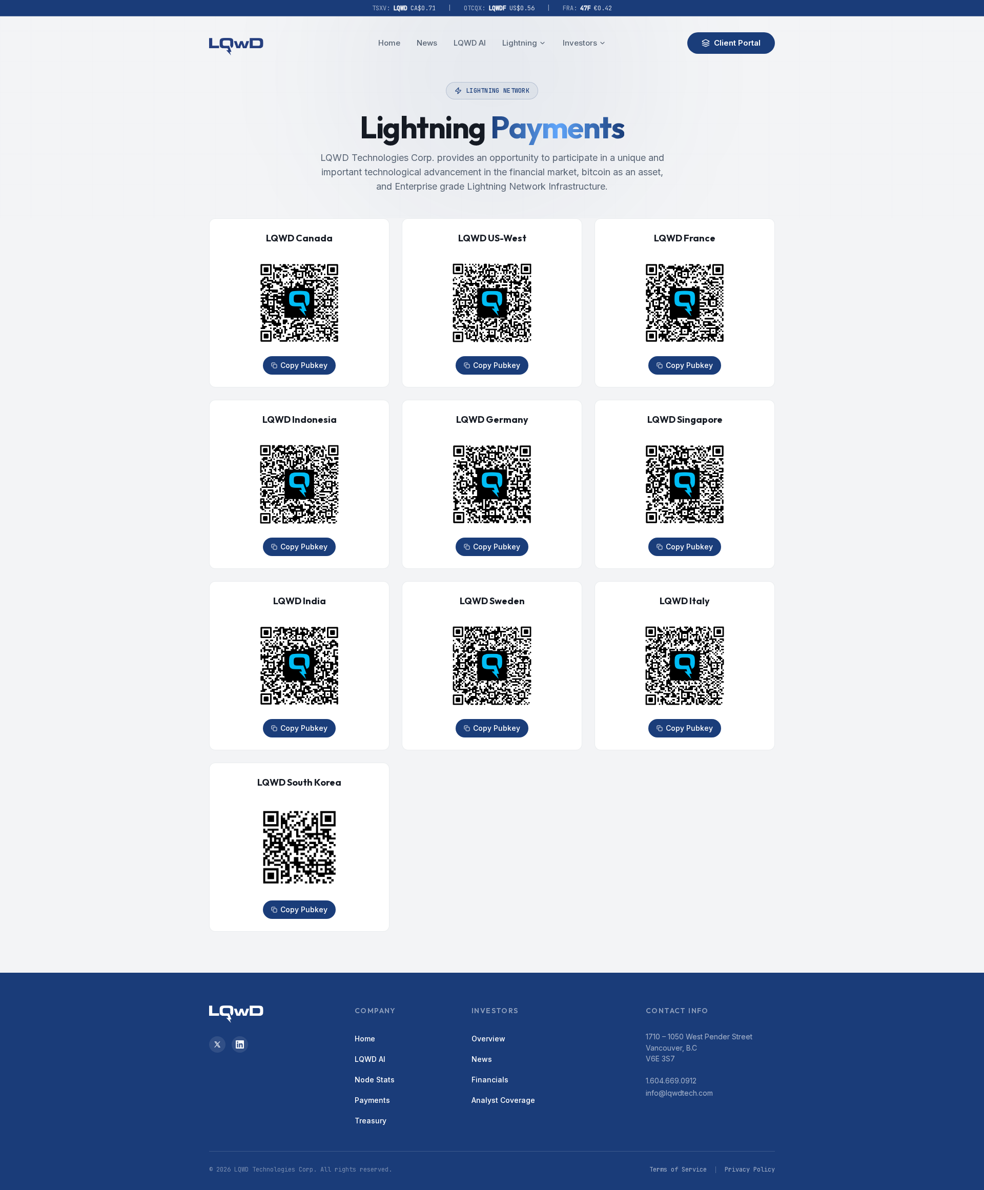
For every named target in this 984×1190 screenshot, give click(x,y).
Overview (488, 1038)
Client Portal (737, 43)
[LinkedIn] (240, 1044)
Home (389, 43)
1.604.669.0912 (671, 1080)
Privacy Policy (750, 1169)
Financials (489, 1079)
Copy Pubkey (303, 365)
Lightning (519, 43)
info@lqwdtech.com (679, 1093)
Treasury (370, 1120)
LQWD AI (470, 43)
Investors (580, 43)
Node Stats (375, 1079)
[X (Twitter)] (217, 1044)
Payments (372, 1100)
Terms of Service (678, 1169)
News (427, 43)
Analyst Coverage (503, 1100)
